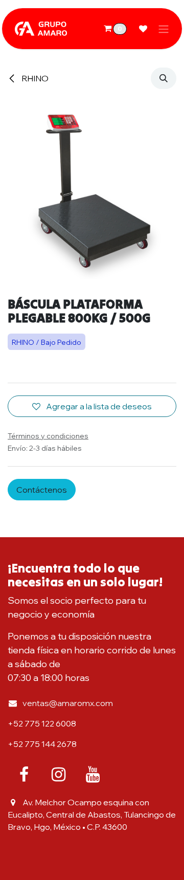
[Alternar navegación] (163, 28)
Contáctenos (41, 490)
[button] (163, 78)
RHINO (34, 78)
